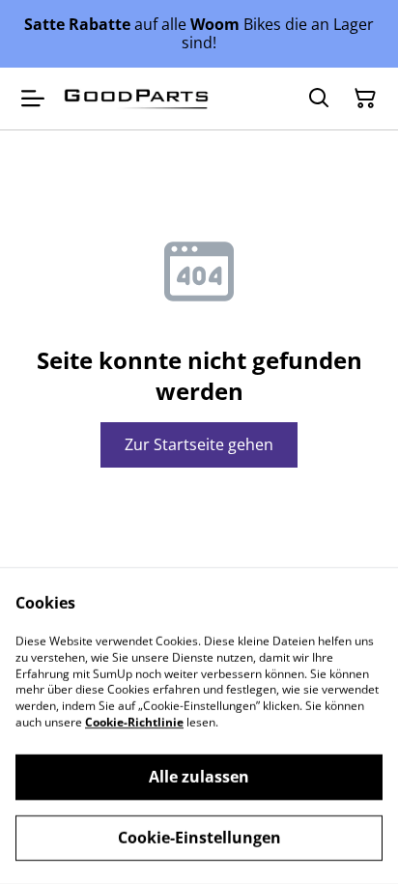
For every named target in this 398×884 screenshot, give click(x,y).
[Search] (319, 98)
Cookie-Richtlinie (134, 722)
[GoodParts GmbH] (136, 99)
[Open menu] (33, 98)
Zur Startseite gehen (199, 444)
